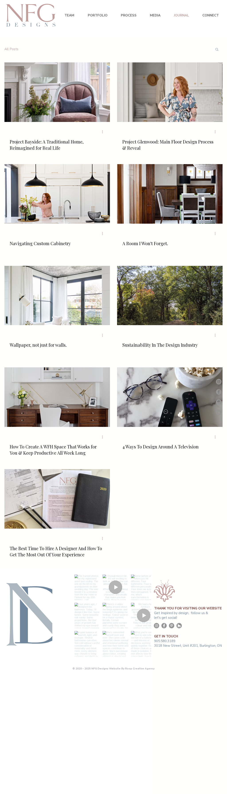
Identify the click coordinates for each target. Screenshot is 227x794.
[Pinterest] (218, 402)
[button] (217, 49)
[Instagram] (218, 381)
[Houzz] (218, 412)
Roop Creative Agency (140, 668)
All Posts (11, 49)
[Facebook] (218, 392)
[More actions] (104, 132)
